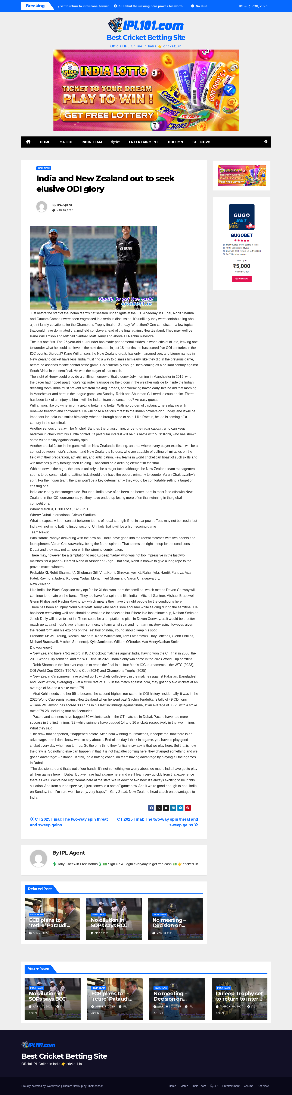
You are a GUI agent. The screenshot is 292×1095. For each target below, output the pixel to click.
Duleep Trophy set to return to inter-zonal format (239, 998)
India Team (92, 142)
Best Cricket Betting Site (146, 37)
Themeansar (95, 1086)
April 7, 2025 (43, 1006)
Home (45, 142)
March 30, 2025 (170, 1006)
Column (175, 142)
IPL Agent (64, 205)
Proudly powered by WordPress (41, 1086)
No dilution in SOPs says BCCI (109, 922)
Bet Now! (201, 142)
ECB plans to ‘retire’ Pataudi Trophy (47, 925)
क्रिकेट (115, 142)
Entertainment (144, 142)
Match (66, 142)
